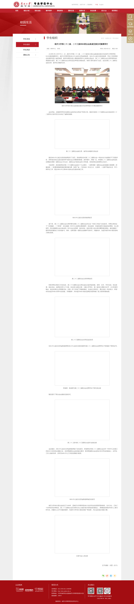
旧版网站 (89, 4)
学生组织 (116, 38)
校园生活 (108, 38)
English (101, 4)
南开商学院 (75, 4)
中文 (96, 4)
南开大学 (82, 4)
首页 (102, 38)
